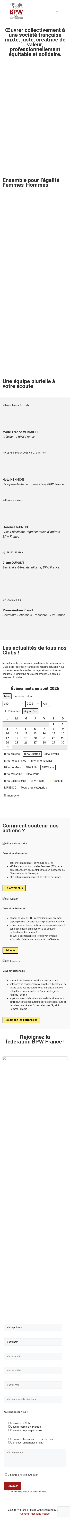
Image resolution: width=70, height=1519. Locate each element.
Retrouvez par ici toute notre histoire (28, 276)
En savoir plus (14, 888)
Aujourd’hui (30, 711)
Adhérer (10, 950)
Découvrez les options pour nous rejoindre (32, 364)
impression (12, 796)
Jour (30, 696)
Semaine (19, 696)
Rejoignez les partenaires (21, 1019)
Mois (7, 696)
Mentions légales (40, 1513)
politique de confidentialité (33, 1492)
